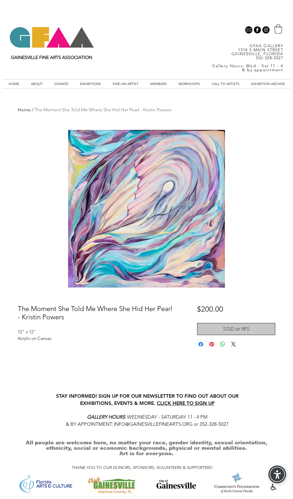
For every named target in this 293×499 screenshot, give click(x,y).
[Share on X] (233, 344)
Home (24, 109)
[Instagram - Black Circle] (266, 29)
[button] (278, 28)
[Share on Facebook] (200, 344)
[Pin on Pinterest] (211, 344)
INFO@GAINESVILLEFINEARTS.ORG (153, 424)
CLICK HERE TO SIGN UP (186, 403)
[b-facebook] (257, 29)
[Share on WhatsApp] (222, 344)
